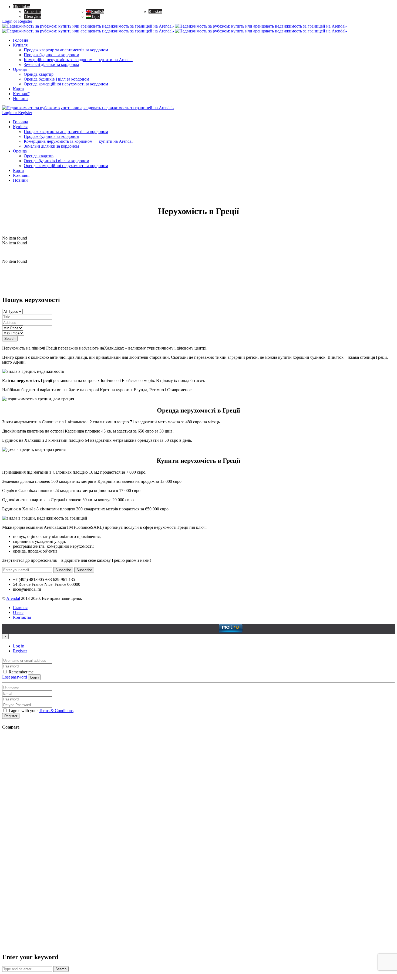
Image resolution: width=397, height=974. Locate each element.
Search (9, 339)
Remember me (20, 672)
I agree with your (40, 710)
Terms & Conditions (56, 710)
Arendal (13, 598)
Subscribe (63, 570)
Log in (18, 646)
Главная (20, 607)
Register (20, 651)
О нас (18, 612)
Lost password (14, 677)
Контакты (22, 617)
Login (34, 677)
